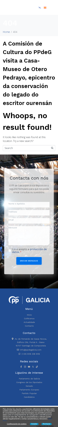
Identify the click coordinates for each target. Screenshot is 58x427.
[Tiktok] (37, 367)
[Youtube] (29, 367)
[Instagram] (25, 367)
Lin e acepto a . (29, 250)
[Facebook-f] (21, 367)
